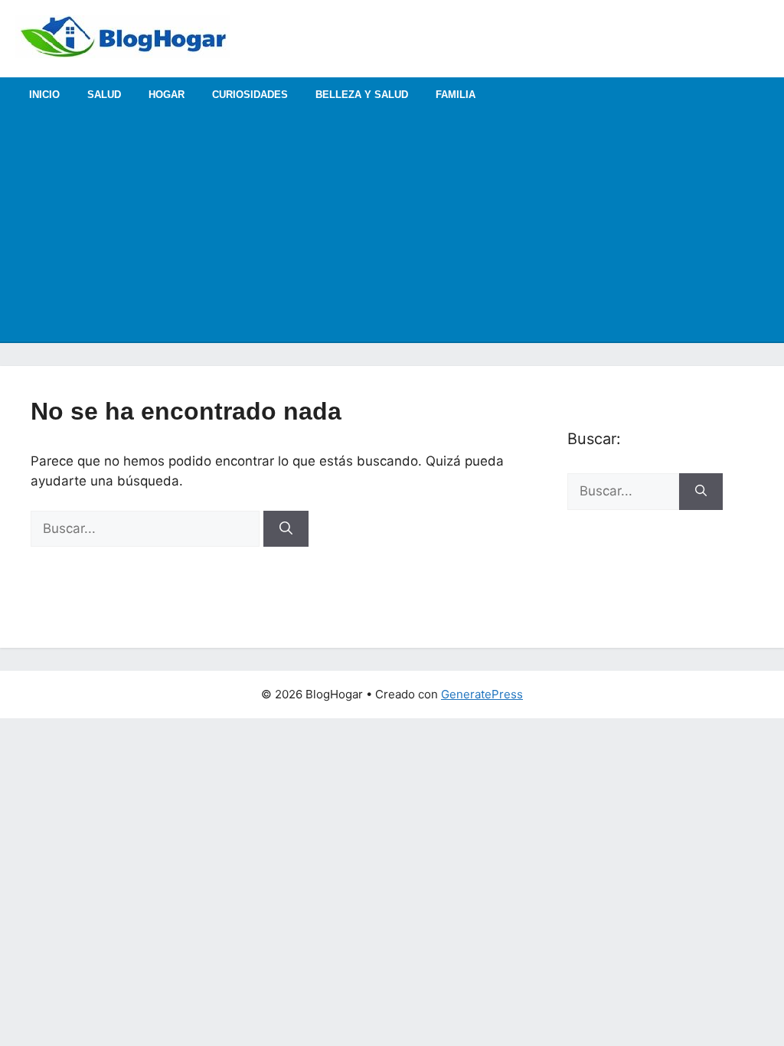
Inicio (44, 94)
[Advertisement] (392, 226)
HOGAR (167, 94)
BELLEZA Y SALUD (361, 94)
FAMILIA (455, 94)
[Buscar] (286, 529)
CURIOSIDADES (250, 94)
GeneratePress (482, 694)
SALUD (104, 94)
